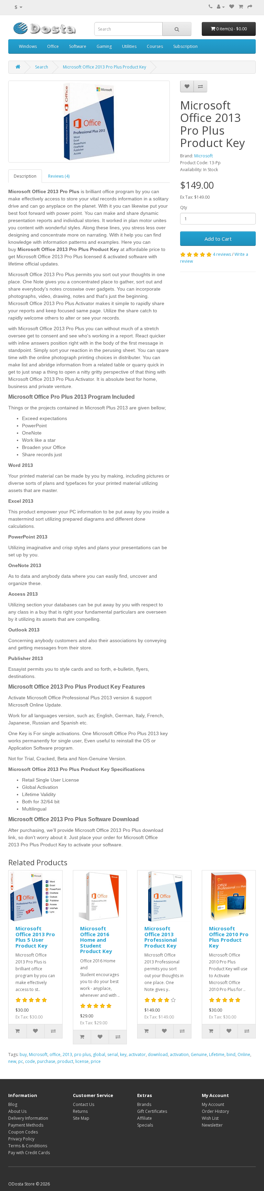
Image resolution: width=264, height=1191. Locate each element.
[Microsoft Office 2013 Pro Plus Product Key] (89, 122)
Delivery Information (28, 1118)
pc (20, 1061)
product (65, 1061)
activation (179, 1054)
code (30, 1061)
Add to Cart (218, 238)
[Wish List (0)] (231, 7)
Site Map (81, 1118)
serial (112, 1054)
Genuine (199, 1054)
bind (231, 1054)
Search (41, 67)
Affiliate (144, 1118)
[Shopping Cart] (241, 7)
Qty (183, 207)
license (82, 1061)
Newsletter (212, 1125)
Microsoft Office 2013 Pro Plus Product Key (104, 67)
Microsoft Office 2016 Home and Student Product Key (96, 939)
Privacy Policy (21, 1139)
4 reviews (222, 254)
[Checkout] (250, 7)
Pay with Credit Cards (29, 1153)
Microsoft (203, 156)
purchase (46, 1061)
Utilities (129, 46)
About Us (17, 1111)
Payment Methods (25, 1125)
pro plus (82, 1054)
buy (23, 1054)
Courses (155, 46)
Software (77, 46)
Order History (215, 1111)
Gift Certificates (152, 1111)
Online (244, 1054)
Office (53, 46)
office (55, 1054)
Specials (145, 1125)
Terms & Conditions (27, 1146)
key (123, 1054)
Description (25, 176)
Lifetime (216, 1054)
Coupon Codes (23, 1132)
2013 (67, 1054)
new (12, 1061)
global (99, 1054)
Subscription (185, 46)
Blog (12, 1104)
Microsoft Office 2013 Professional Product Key (160, 937)
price (96, 1061)
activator (137, 1054)
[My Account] (221, 7)
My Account (213, 1104)
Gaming (104, 46)
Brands (144, 1104)
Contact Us (83, 1104)
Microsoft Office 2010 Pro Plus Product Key (229, 937)
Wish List (210, 1118)
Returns (80, 1111)
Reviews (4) (58, 176)
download (158, 1054)
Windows (28, 46)
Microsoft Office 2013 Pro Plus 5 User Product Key (35, 937)
